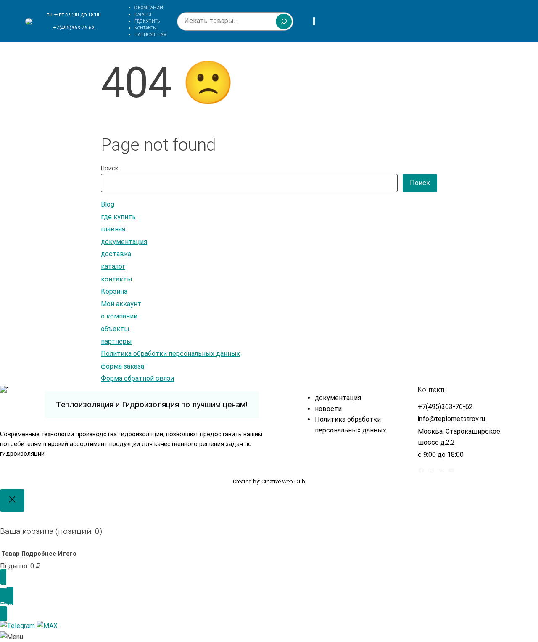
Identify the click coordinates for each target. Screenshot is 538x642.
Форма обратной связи (137, 378)
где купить (118, 217)
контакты (116, 279)
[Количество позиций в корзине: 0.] (314, 21)
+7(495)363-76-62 (74, 28)
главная (113, 229)
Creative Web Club (283, 481)
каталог (113, 267)
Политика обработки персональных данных (170, 354)
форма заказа (122, 366)
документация (124, 242)
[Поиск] (283, 21)
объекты (115, 329)
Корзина (114, 291)
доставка (116, 254)
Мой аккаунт (121, 304)
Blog (107, 204)
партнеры (116, 341)
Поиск (109, 168)
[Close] (12, 500)
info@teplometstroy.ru (451, 419)
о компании (119, 316)
